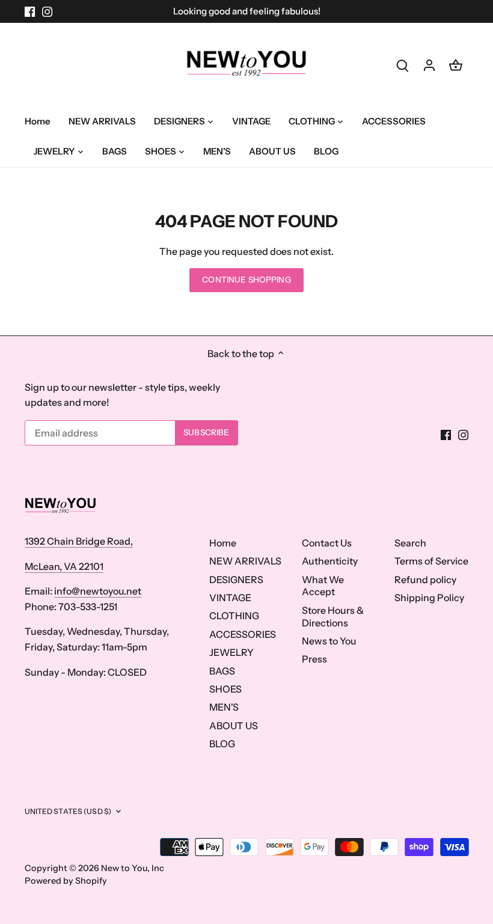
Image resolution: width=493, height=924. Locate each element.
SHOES (225, 689)
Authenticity (330, 561)
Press (314, 659)
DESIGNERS (236, 580)
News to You (329, 641)
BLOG (222, 744)
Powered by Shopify (66, 880)
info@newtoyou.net (97, 591)
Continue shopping (246, 279)
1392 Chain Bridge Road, (79, 541)
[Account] (429, 64)
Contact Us (327, 543)
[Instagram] (47, 11)
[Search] (403, 64)
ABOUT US (233, 726)
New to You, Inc (132, 868)
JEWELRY (231, 652)
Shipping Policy (429, 598)
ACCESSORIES (242, 634)
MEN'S (224, 707)
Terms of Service (431, 561)
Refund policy (425, 580)
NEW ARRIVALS (245, 561)
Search (410, 543)
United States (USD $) (68, 811)
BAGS (222, 671)
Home (222, 543)
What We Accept (323, 586)
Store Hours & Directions (333, 616)
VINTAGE (230, 598)
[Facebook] (30, 11)
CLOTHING (234, 616)
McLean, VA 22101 (64, 566)
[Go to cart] (456, 64)
